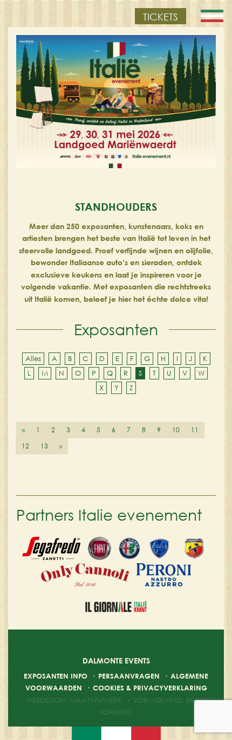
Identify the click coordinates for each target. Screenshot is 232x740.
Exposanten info (55, 676)
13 (44, 446)
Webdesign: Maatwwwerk (74, 700)
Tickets (160, 17)
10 (176, 430)
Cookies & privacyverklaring (150, 687)
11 (195, 430)
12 (25, 446)
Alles (33, 358)
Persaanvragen (129, 676)
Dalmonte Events (116, 660)
